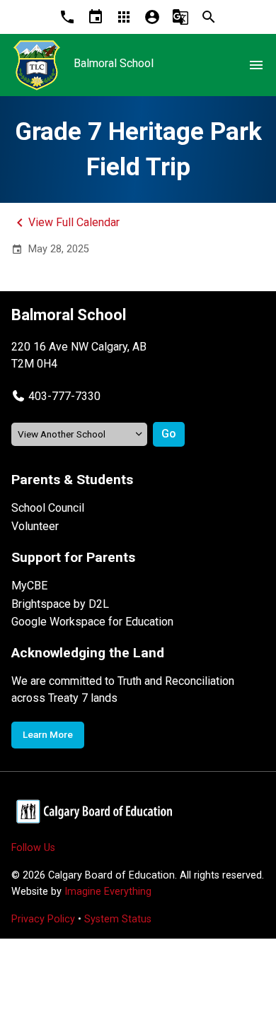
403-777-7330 (64, 396)
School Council (47, 508)
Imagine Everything (107, 892)
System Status (117, 919)
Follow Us (33, 848)
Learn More (48, 734)
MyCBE (29, 585)
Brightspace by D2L (60, 604)
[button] (55, 396)
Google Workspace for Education (92, 621)
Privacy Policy (43, 919)
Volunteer (35, 526)
